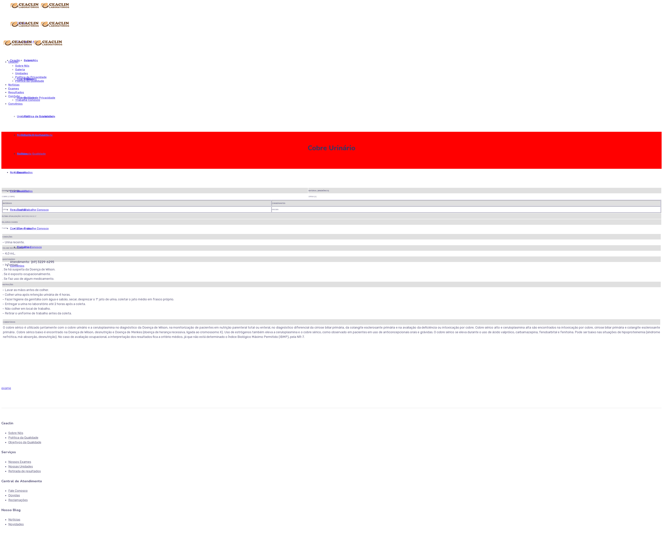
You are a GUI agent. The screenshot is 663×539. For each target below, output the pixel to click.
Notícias (14, 520)
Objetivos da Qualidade (24, 442)
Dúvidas (14, 495)
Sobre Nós (15, 433)
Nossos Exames (19, 462)
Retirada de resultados (24, 471)
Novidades (16, 524)
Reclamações (18, 500)
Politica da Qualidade (23, 438)
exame (6, 388)
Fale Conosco (18, 491)
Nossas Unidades (20, 466)
